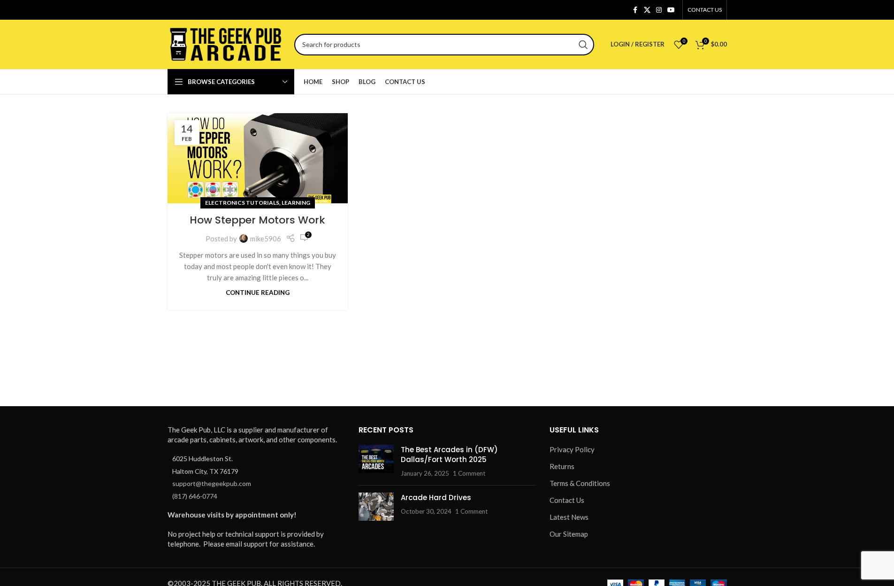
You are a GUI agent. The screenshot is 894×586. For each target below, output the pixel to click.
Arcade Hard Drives (436, 497)
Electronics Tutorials (242, 202)
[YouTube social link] (671, 10)
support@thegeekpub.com (211, 483)
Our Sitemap (569, 534)
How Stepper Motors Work (257, 220)
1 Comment (469, 473)
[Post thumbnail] (376, 461)
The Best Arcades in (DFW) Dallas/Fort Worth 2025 (449, 454)
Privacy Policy (572, 449)
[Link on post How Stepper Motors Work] (258, 158)
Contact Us (567, 500)
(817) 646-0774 (194, 496)
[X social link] (647, 10)
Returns (562, 466)
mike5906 (265, 238)
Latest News (569, 517)
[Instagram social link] (659, 10)
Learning (296, 202)
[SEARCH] (583, 44)
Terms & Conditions (580, 483)
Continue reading (258, 292)
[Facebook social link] (635, 10)
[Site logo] (226, 43)
